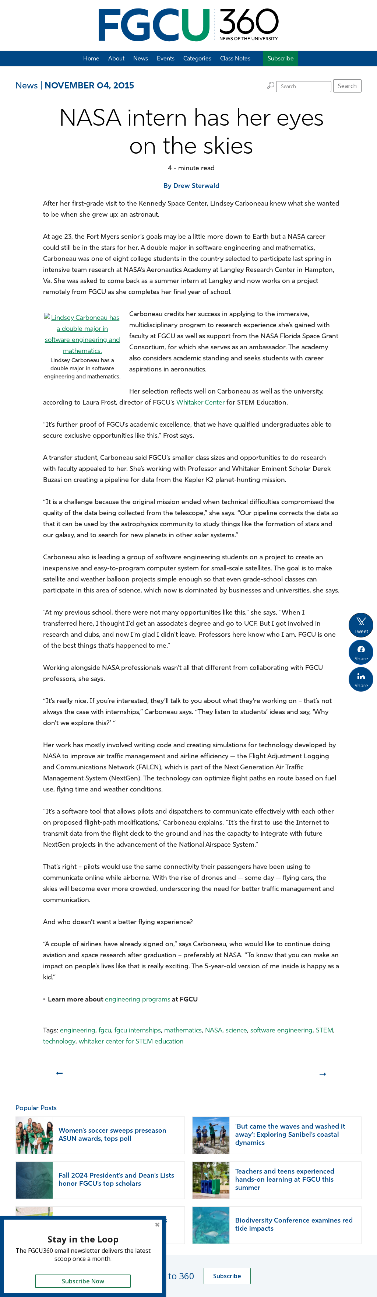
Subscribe (227, 1276)
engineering (77, 1031)
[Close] (157, 1224)
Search (347, 86)
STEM (324, 1031)
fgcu (105, 1031)
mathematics (183, 1031)
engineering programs (137, 1000)
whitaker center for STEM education (131, 1042)
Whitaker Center (200, 403)
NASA (213, 1031)
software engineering (281, 1031)
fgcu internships (137, 1031)
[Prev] (59, 1076)
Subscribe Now (83, 1281)
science (236, 1031)
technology (59, 1042)
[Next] (323, 1076)
